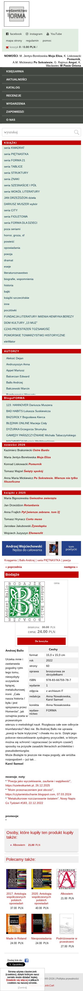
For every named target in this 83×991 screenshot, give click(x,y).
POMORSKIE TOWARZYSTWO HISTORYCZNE (34, 335)
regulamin (32, 40)
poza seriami (12, 229)
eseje (7, 266)
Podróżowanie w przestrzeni (66, 940)
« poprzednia (13, 566)
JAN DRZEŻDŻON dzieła (20, 197)
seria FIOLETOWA (16, 216)
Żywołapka (39, 526)
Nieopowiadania (41, 938)
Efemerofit (36, 533)
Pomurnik (35, 464)
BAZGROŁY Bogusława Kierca (25, 417)
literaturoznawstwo (16, 272)
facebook (16, 33)
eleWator (9, 341)
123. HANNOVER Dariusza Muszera (29, 405)
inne (6, 304)
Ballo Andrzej (14, 382)
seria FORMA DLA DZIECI (20, 222)
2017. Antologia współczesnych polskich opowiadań (16, 898)
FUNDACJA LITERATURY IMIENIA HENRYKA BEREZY (39, 316)
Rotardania (31, 505)
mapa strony (14, 40)
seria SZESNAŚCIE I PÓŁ (20, 185)
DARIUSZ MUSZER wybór (20, 204)
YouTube (56, 33)
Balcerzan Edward (17, 376)
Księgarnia (10, 560)
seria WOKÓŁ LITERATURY (22, 191)
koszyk (14, 47)
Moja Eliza (44, 457)
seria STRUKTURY (16, 172)
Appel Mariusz (15, 370)
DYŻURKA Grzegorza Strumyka (26, 429)
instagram (36, 33)
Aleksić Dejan (14, 358)
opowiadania (12, 247)
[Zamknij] (22, 987)
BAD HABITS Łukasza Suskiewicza (28, 411)
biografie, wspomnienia (18, 279)
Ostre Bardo (41, 450)
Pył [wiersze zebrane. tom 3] (41, 512)
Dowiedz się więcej (17, 980)
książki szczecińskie (16, 297)
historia (8, 285)
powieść (9, 241)
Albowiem (19, 844)
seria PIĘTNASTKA (16, 154)
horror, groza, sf (14, 235)
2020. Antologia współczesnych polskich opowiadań (41, 898)
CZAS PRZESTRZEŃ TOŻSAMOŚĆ (27, 329)
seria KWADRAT (14, 147)
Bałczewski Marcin (18, 388)
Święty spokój (33, 471)
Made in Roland (16, 938)
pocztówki (10, 310)
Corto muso (34, 519)
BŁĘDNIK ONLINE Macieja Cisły (26, 423)
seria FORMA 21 (14, 160)
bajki (7, 291)
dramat (8, 260)
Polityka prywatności (67, 978)
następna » (71, 566)
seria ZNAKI (11, 179)
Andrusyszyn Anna (18, 364)
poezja (8, 254)
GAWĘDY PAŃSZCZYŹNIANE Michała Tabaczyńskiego (41, 435)
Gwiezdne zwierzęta (42, 498)
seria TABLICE (13, 166)
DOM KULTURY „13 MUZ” (20, 322)
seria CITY (11, 210)
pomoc (47, 40)
